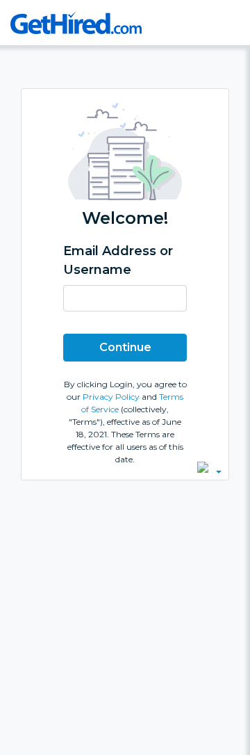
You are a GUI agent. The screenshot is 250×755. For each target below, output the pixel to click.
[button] (209, 467)
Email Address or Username (118, 260)
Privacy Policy (112, 396)
